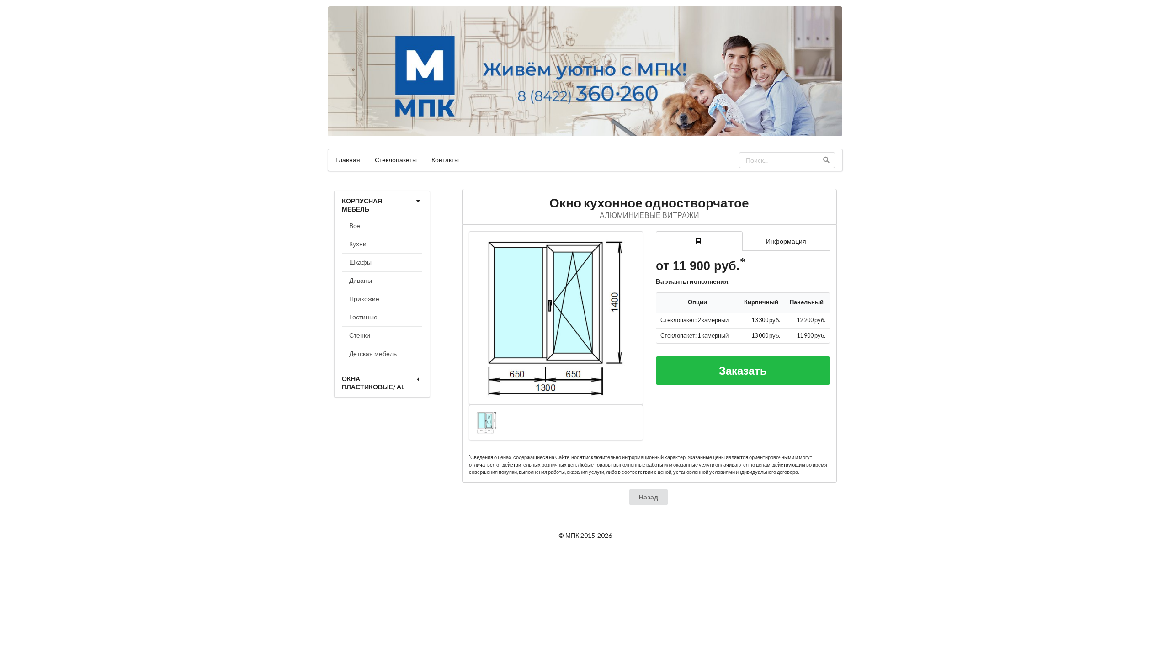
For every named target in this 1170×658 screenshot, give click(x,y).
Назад (648, 497)
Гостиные (363, 317)
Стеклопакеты (396, 160)
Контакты (445, 160)
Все (354, 225)
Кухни (358, 244)
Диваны (360, 280)
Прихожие (364, 298)
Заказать (743, 370)
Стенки (359, 335)
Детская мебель (373, 353)
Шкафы (360, 262)
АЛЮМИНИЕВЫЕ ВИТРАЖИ (649, 215)
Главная (347, 160)
